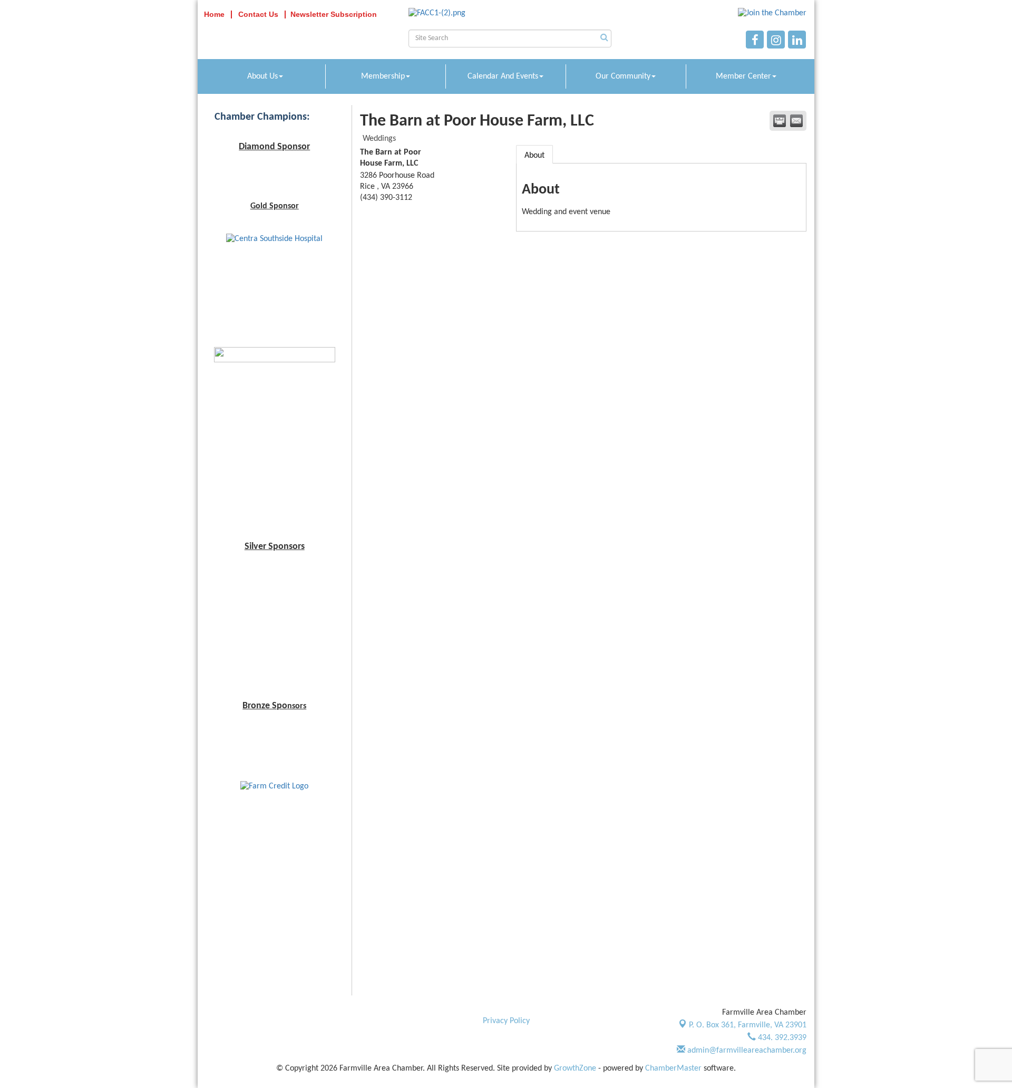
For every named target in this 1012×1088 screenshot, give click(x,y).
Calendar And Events (503, 76)
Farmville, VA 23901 (747, 1025)
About (534, 155)
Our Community (623, 76)
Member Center (743, 76)
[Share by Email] (796, 120)
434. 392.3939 (781, 1038)
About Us (262, 76)
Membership (383, 76)
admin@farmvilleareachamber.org (745, 1050)
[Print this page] (779, 120)
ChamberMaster (673, 1068)
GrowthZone (575, 1068)
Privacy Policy (506, 1021)
